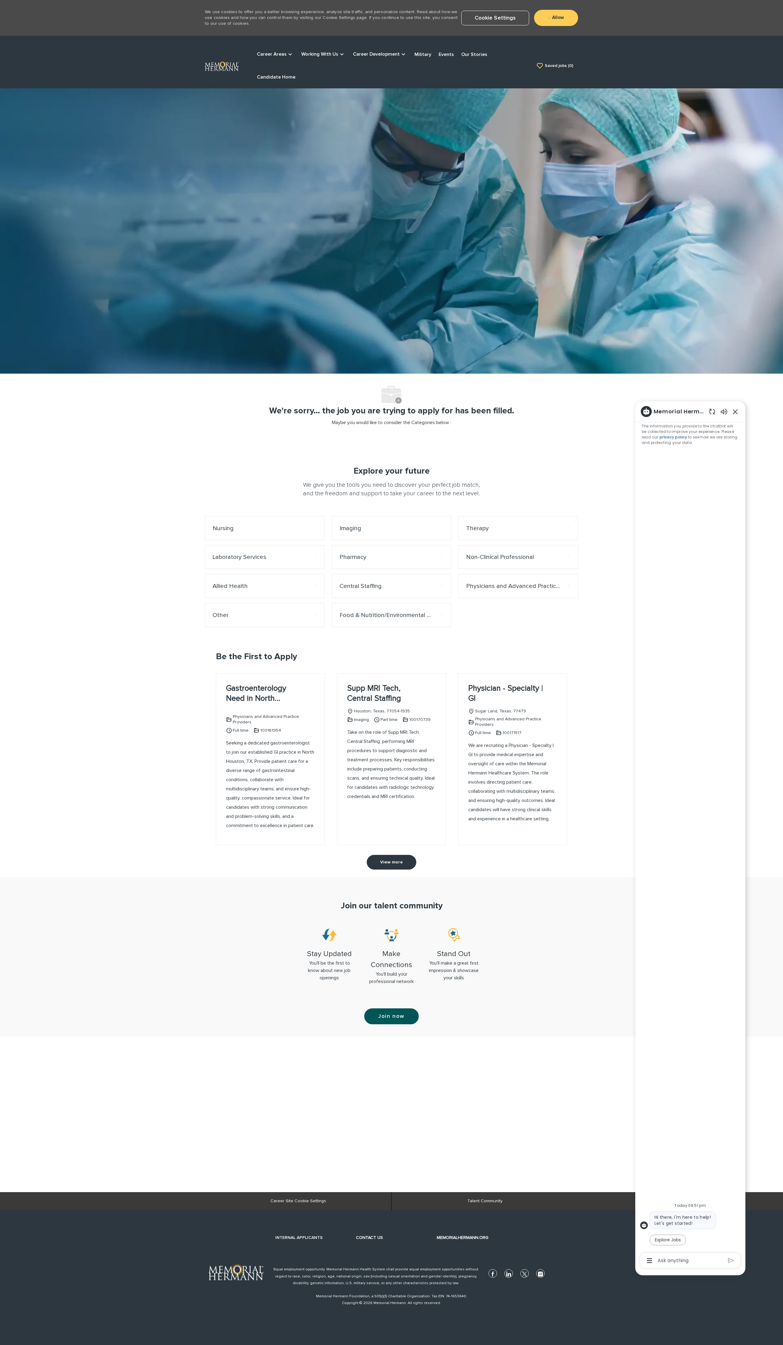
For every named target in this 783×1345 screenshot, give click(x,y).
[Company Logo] (222, 65)
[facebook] (492, 1273)
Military (422, 54)
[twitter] (524, 1273)
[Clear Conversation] (712, 411)
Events (446, 54)
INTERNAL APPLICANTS (299, 1238)
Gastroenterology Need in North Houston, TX (256, 693)
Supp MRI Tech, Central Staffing (374, 693)
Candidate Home (276, 77)
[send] (731, 1260)
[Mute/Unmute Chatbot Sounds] (724, 411)
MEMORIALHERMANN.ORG (462, 1238)
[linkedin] (508, 1273)
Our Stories (474, 54)
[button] (495, 18)
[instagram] (540, 1273)
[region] (690, 835)
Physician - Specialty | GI (505, 693)
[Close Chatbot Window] (735, 411)
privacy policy (673, 437)
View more (391, 862)
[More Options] (649, 1260)
